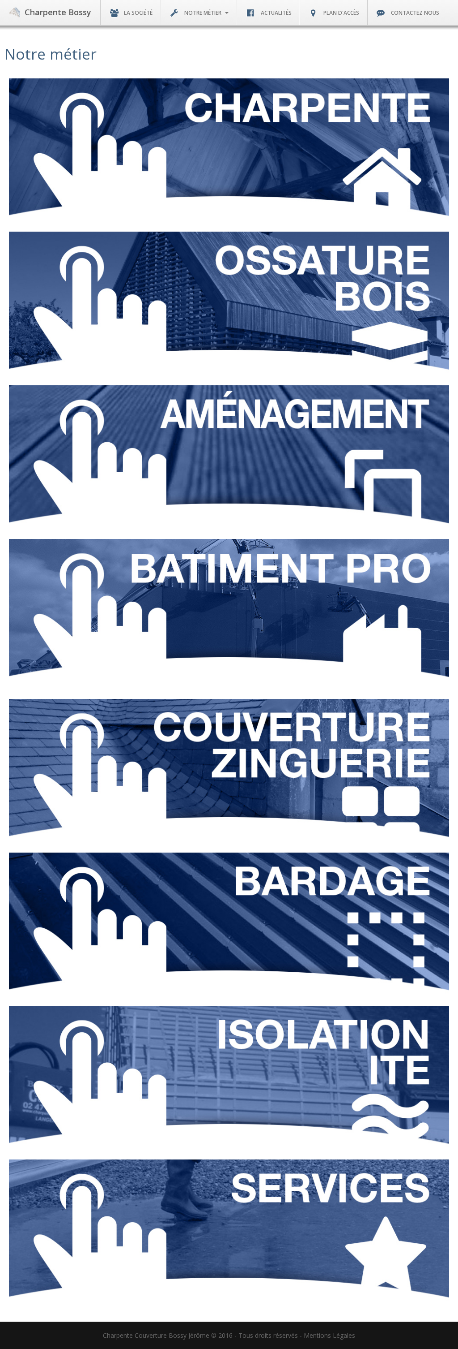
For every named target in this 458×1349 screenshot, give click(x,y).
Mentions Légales (329, 1335)
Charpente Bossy (58, 12)
